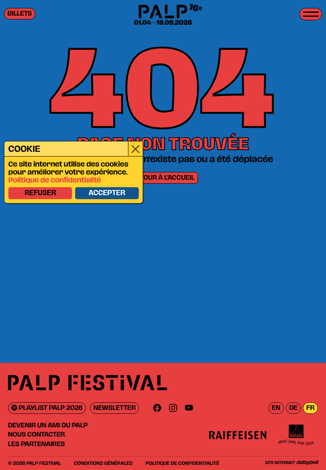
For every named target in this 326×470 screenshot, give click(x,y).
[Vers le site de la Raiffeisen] (237, 435)
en (276, 408)
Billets (20, 14)
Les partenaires (36, 444)
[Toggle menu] (310, 14)
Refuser (40, 193)
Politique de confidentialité (54, 180)
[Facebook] (157, 408)
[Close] (135, 148)
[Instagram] (173, 408)
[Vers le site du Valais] (296, 435)
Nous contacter (36, 434)
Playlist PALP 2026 (50, 408)
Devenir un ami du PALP (48, 425)
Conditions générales (103, 463)
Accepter (107, 193)
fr (310, 408)
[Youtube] (189, 408)
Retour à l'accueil (163, 178)
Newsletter (114, 408)
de (293, 408)
